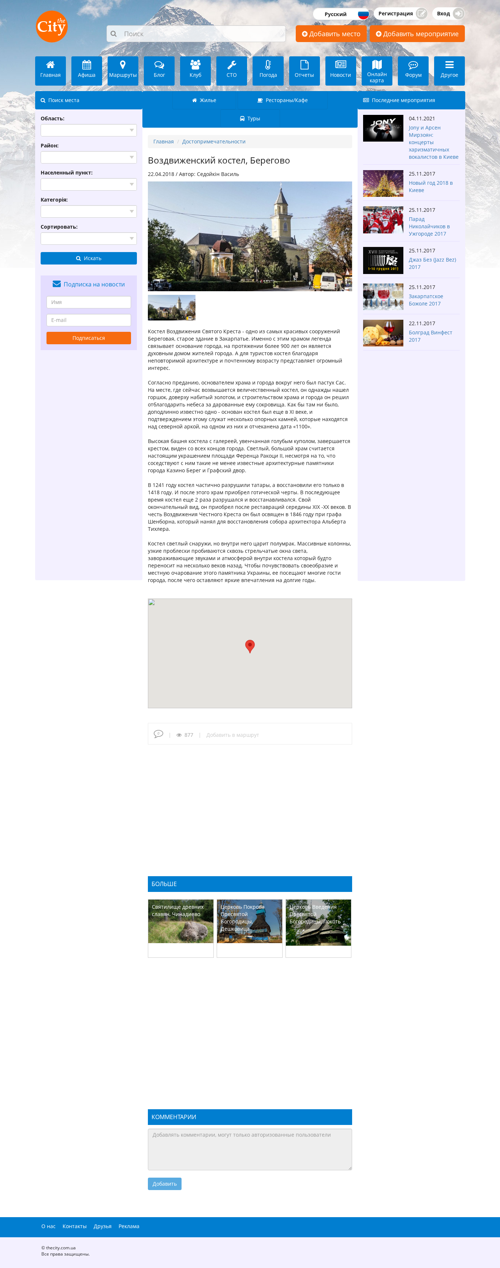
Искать (91, 258)
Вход (443, 13)
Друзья (103, 1226)
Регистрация (395, 13)
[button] (250, 646)
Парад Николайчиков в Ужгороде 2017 (429, 226)
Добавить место (334, 33)
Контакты (75, 1226)
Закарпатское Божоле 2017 (426, 300)
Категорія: (54, 199)
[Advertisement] (89, 465)
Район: (50, 145)
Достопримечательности (214, 141)
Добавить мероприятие (420, 33)
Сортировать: (59, 226)
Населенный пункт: (67, 172)
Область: (52, 118)
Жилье (206, 100)
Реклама (129, 1226)
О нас (48, 1226)
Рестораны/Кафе (285, 100)
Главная (163, 141)
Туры (252, 118)
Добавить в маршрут (232, 734)
